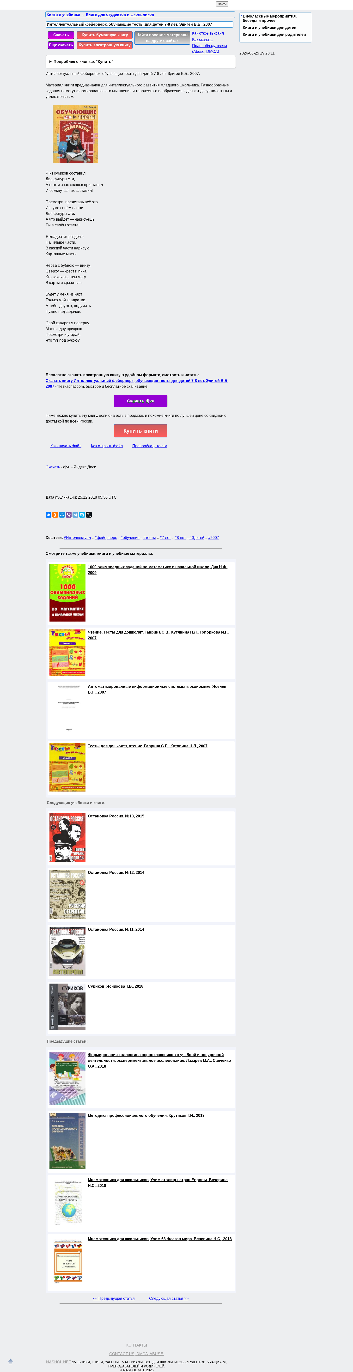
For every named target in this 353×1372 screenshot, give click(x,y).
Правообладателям (149, 446)
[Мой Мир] (62, 515)
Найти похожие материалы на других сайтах (162, 38)
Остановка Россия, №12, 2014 (116, 872)
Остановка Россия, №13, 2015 (116, 816)
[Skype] (82, 515)
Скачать (61, 35)
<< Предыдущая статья (114, 1298)
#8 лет (180, 538)
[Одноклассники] (55, 515)
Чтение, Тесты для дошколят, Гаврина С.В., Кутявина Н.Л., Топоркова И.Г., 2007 (158, 635)
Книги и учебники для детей (269, 27)
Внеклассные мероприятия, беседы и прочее (270, 18)
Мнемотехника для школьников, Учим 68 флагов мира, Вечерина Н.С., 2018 (160, 1239)
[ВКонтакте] (48, 515)
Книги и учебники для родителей (274, 34)
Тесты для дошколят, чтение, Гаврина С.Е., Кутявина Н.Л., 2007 (147, 746)
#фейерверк (106, 538)
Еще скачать (61, 45)
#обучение (130, 538)
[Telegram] (75, 515)
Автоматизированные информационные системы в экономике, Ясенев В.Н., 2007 (157, 689)
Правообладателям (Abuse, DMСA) (209, 49)
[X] (89, 515)
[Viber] (69, 515)
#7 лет (165, 538)
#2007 (213, 538)
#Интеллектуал (77, 538)
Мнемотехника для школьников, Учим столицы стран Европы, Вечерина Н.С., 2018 (158, 1183)
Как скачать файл (65, 446)
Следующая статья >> (169, 1298)
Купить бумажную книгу (105, 35)
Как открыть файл (208, 33)
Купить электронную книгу (105, 45)
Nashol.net (58, 1362)
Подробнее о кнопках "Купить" (83, 62)
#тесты (149, 538)
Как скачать (202, 39)
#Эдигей (196, 538)
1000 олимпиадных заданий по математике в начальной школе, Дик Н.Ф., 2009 (158, 570)
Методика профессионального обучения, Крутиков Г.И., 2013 (146, 1115)
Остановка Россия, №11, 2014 (116, 929)
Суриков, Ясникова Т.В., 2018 (115, 986)
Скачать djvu (140, 401)
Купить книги (140, 431)
